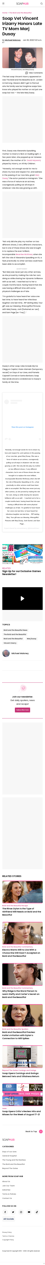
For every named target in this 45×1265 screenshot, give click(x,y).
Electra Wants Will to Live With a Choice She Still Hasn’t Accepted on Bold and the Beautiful (21, 952)
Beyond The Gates (10, 1168)
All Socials (8, 1218)
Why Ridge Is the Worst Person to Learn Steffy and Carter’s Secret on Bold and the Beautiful (20, 994)
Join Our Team (8, 1186)
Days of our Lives (9, 1152)
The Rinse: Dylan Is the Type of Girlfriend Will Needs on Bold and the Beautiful (21, 911)
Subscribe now (22, 710)
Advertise (6, 1190)
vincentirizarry (22, 528)
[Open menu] (3, 3)
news (4, 1108)
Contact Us (7, 1198)
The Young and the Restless (14, 1160)
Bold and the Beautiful (13, 639)
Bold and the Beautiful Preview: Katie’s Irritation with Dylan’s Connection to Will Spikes (18, 1035)
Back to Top (31, 1131)
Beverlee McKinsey (24, 254)
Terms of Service (8, 1236)
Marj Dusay (31, 639)
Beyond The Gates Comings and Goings (19, 1070)
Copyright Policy (8, 1240)
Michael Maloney (13, 40)
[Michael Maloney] (7, 653)
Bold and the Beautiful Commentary (17, 947)
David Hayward (33, 160)
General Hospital (9, 1156)
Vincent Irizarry (10, 643)
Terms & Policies (9, 1194)
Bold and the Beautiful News (15, 630)
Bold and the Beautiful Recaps (15, 905)
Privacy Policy (7, 1232)
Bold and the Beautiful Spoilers (15, 1029)
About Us (6, 1181)
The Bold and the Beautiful (15, 634)
